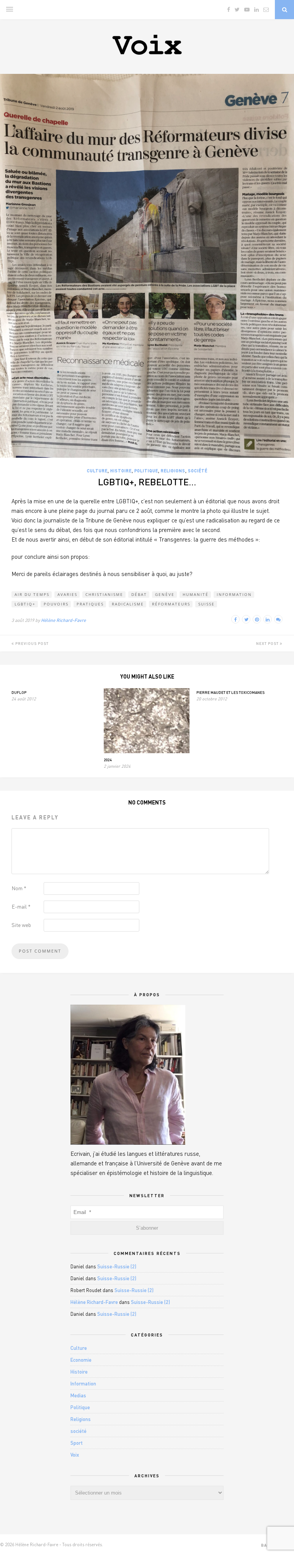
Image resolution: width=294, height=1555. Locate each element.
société (197, 470)
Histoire (121, 470)
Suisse (206, 604)
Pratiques (90, 604)
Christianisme (104, 594)
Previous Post (31, 643)
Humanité (196, 594)
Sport (76, 1443)
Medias (78, 1395)
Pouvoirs (56, 604)
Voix (74, 1455)
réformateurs (171, 604)
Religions (173, 470)
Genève (165, 594)
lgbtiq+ (25, 604)
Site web (21, 925)
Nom (18, 888)
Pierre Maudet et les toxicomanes (230, 692)
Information (234, 594)
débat (139, 594)
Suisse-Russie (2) (116, 1266)
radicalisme (128, 604)
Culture (97, 470)
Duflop (18, 692)
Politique (146, 470)
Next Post (268, 643)
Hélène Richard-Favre (63, 620)
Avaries (67, 594)
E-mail (21, 906)
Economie (80, 1360)
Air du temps (32, 594)
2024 (107, 759)
